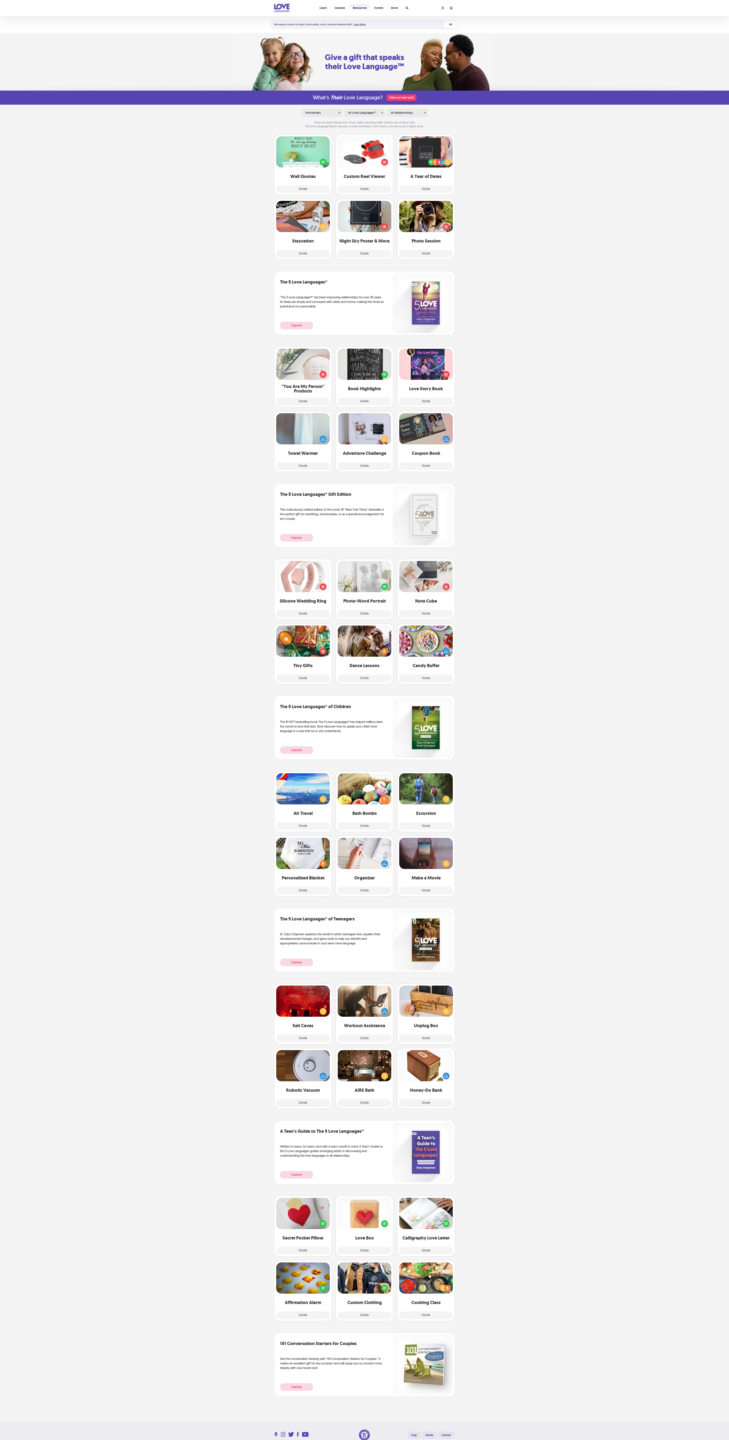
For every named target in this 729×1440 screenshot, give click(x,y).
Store (394, 8)
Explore (296, 325)
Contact (446, 1435)
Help (414, 1435)
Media (429, 1435)
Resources (360, 8)
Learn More (359, 24)
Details (303, 189)
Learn (323, 8)
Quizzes (340, 8)
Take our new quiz (401, 98)
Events (378, 8)
